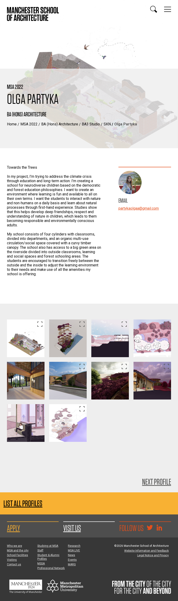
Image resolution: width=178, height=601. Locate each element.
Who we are (14, 545)
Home (12, 124)
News (71, 555)
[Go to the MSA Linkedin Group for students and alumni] (159, 528)
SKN (107, 124)
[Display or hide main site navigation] (167, 9)
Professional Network (51, 568)
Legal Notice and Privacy (153, 555)
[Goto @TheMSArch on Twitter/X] (150, 528)
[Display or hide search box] (153, 9)
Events (72, 559)
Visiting (12, 559)
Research (74, 545)
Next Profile (156, 481)
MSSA (41, 563)
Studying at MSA (47, 545)
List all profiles (22, 503)
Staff (40, 550)
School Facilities (17, 555)
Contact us (14, 564)
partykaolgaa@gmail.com (138, 208)
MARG (72, 564)
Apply (13, 528)
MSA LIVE (74, 550)
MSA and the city (18, 550)
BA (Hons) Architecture (59, 124)
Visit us (72, 528)
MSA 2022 (29, 124)
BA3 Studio (91, 124)
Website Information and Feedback (146, 550)
